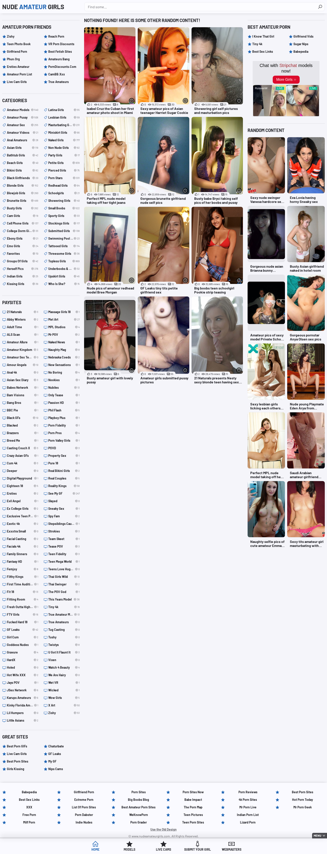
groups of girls (22, 261)
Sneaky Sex (64, 508)
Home (95, 849)
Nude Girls (33, 6)
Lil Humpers (22, 713)
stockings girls (64, 223)
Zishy (10, 36)
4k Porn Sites (248, 799)
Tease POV (64, 546)
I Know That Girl (263, 36)
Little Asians (22, 720)
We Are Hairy (64, 675)
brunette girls (22, 200)
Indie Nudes (84, 822)
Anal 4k (22, 372)
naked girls (64, 140)
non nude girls (64, 148)
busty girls (22, 208)
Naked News (64, 342)
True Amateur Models (64, 614)
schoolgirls (64, 193)
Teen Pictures (193, 815)
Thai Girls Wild (64, 577)
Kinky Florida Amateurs (22, 705)
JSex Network (22, 690)
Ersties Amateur (18, 67)
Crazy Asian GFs (22, 455)
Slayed (64, 501)
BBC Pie (22, 410)
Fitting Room (22, 599)
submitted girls (64, 231)
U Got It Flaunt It (64, 652)
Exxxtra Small (22, 531)
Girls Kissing (15, 769)
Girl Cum (22, 637)
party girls (64, 155)
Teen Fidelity (64, 554)
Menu (317, 835)
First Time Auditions (22, 584)
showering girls (64, 200)
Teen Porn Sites (193, 822)
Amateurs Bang (59, 59)
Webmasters (231, 849)
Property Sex (64, 455)
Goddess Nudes (22, 645)
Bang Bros (22, 403)
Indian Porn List (248, 815)
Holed (22, 667)
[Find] (320, 6)
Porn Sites (138, 792)
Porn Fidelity (64, 425)
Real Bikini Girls (64, 471)
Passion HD (64, 403)
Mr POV (64, 334)
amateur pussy (22, 117)
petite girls (64, 163)
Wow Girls (64, 698)
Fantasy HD (22, 561)
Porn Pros (64, 433)
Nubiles (64, 387)
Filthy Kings (22, 577)
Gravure (22, 652)
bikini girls (22, 170)
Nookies (64, 380)
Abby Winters (22, 319)
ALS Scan (22, 334)
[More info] (131, 100)
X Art (64, 705)
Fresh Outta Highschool (22, 607)
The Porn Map (193, 807)
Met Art (64, 319)
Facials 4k (22, 546)
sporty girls (64, 216)
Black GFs (22, 418)
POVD (64, 448)
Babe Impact (193, 799)
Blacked (22, 425)
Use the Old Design (163, 829)
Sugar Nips (300, 44)
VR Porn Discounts (61, 44)
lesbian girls (64, 117)
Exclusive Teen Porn (22, 516)
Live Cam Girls (17, 82)
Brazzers (22, 433)
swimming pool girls (64, 238)
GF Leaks (22, 629)
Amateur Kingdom (22, 350)
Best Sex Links (262, 51)
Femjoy (22, 569)
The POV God (64, 592)
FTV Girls (22, 614)
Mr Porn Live (247, 807)
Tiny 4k (64, 607)
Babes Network (22, 387)
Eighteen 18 (22, 486)
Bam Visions (22, 395)
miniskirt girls (64, 132)
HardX (22, 660)
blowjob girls (22, 193)
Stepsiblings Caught (64, 524)
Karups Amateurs (22, 698)
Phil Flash (64, 410)
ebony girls (22, 238)
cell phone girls (22, 223)
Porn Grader (138, 822)
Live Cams (163, 849)
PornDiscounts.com (62, 67)
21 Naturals (22, 312)
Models (129, 849)
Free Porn (29, 815)
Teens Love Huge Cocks (64, 569)
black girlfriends (22, 178)
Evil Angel (22, 501)
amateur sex (22, 125)
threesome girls (64, 253)
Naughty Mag (64, 350)
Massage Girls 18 (64, 312)
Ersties (22, 493)
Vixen (64, 660)
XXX (29, 807)
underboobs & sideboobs (64, 269)
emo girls (22, 246)
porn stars (64, 178)
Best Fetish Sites (60, 51)
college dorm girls (22, 231)
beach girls (22, 163)
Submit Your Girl (197, 849)
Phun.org (13, 59)
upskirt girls (64, 276)
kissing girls (22, 284)
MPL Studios (64, 327)
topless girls (64, 261)
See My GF (64, 493)
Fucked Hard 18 (22, 622)
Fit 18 (22, 592)
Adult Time (22, 327)
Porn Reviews (247, 792)
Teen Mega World (64, 561)
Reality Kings (64, 486)
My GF (52, 761)
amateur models (22, 110)
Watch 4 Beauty (64, 667)
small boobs (64, 208)
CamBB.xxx (56, 74)
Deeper (22, 471)
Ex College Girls (22, 508)
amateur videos (22, 132)
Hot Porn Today (302, 799)
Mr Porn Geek (302, 807)
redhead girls (64, 185)
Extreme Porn (83, 799)
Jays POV (22, 682)
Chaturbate (56, 746)
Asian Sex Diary (22, 380)
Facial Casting (22, 539)
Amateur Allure (22, 342)
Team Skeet (64, 539)
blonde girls (22, 185)
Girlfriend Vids (303, 36)
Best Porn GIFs (17, 746)
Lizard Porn (248, 822)
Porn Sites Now (193, 792)
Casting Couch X (22, 448)
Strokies (64, 531)
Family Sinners (22, 554)
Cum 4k (22, 463)
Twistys (64, 645)
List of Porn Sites (84, 807)
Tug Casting (64, 629)
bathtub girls (22, 155)
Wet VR (64, 682)
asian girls (22, 148)
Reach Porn (56, 36)
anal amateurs (22, 140)
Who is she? (64, 284)
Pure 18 (64, 463)
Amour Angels (22, 365)
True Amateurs (58, 82)
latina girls (64, 110)
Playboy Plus (64, 418)
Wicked (64, 690)
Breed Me (22, 440)
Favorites (22, 253)
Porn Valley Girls (64, 440)
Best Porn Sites (17, 761)
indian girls (22, 276)
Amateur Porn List (19, 74)
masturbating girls (64, 125)
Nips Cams (55, 769)
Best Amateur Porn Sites (138, 807)
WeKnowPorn (138, 815)
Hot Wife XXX (22, 675)
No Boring (64, 372)
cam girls (22, 216)
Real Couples (64, 478)
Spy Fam (64, 516)
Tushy (64, 637)
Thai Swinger (64, 584)
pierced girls (64, 170)
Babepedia (300, 51)
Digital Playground (22, 478)
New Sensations (64, 365)
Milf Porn (29, 822)
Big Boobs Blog (138, 799)
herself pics (22, 269)
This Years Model (64, 599)
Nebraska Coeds (64, 357)
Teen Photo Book (18, 44)
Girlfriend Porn (17, 51)
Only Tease (64, 395)
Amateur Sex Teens (22, 357)
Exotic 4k (22, 524)
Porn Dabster (84, 815)
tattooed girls (64, 246)
